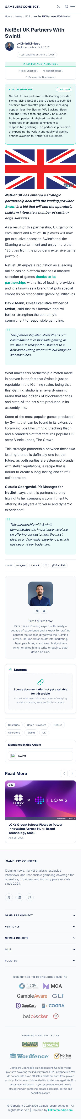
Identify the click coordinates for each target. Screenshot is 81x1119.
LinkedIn (35, 565)
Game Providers (36, 724)
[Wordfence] (29, 1055)
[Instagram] (30, 897)
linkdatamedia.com (60, 1110)
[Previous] (64, 773)
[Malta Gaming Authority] (52, 986)
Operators (14, 732)
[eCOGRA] (53, 1005)
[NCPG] (28, 986)
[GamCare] (26, 1006)
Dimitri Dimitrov (30, 43)
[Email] (44, 611)
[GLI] (58, 996)
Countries (14, 724)
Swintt (10, 207)
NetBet (58, 724)
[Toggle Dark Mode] (58, 6)
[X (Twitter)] (9, 897)
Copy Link (60, 565)
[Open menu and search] (70, 6)
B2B (27, 16)
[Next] (72, 773)
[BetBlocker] (35, 1016)
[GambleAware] (32, 996)
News (18, 16)
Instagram (21, 565)
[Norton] (62, 1055)
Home (8, 16)
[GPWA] (30, 1044)
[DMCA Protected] (51, 1044)
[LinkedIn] (37, 611)
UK (44, 732)
